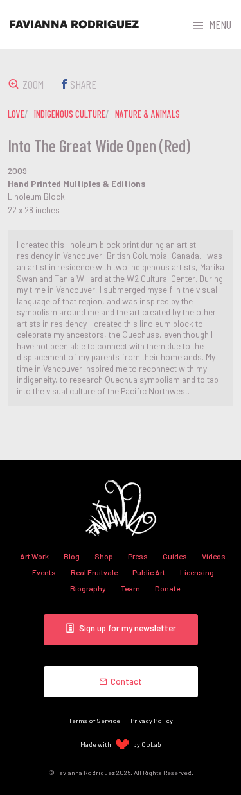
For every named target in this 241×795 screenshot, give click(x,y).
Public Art (148, 572)
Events (44, 572)
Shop (103, 556)
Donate (167, 588)
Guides (175, 556)
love (16, 113)
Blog (72, 556)
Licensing (197, 572)
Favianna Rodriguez (74, 24)
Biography (88, 588)
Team (130, 588)
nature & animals (147, 113)
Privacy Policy (151, 720)
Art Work (34, 556)
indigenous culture (69, 113)
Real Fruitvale (94, 572)
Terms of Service (94, 720)
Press (138, 556)
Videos (214, 556)
